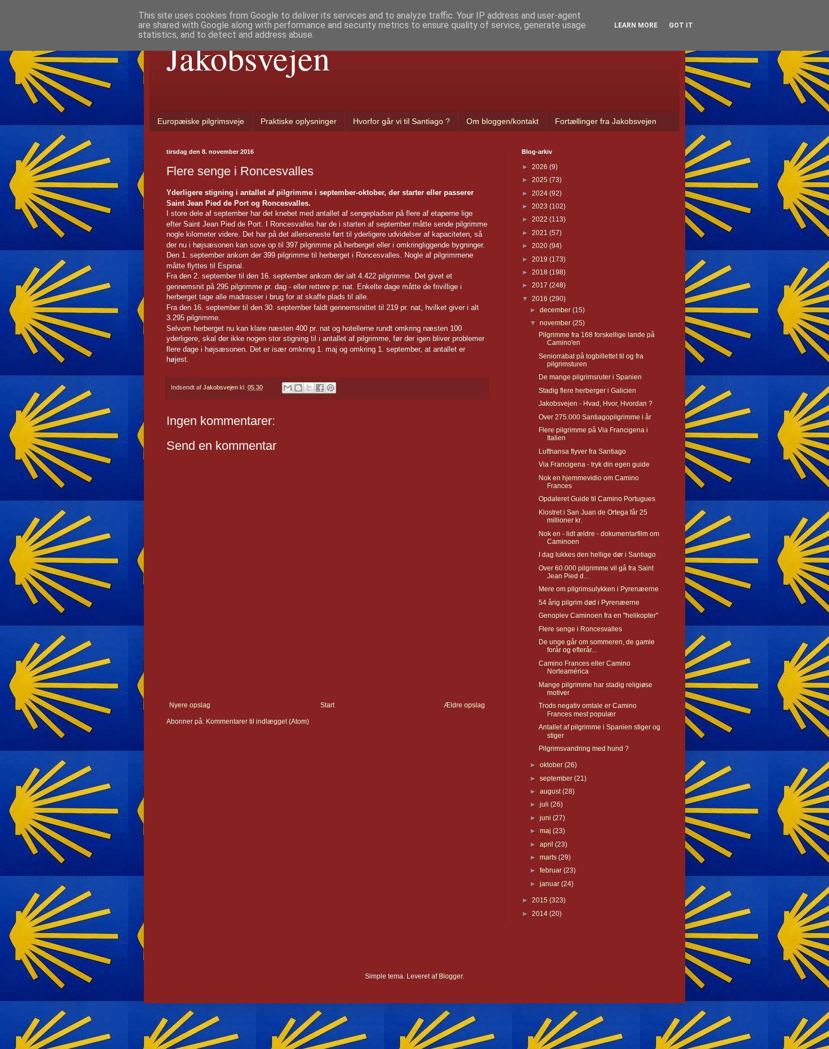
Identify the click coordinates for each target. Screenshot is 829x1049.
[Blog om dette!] (298, 387)
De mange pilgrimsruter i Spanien (590, 377)
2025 (540, 180)
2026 (540, 167)
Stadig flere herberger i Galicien (587, 391)
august (551, 791)
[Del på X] (309, 387)
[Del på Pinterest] (330, 387)
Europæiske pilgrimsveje (200, 121)
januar (550, 884)
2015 (540, 900)
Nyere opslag (189, 705)
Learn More (636, 25)
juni (546, 818)
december (556, 310)
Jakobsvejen (248, 57)
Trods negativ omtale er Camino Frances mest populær (588, 710)
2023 (540, 206)
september (557, 778)
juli (545, 804)
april (547, 844)
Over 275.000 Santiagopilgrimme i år (595, 417)
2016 (540, 299)
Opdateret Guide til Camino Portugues (597, 499)
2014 (540, 914)
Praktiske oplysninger (299, 121)
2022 (540, 219)
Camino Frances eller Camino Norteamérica (584, 667)
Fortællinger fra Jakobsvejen (605, 121)
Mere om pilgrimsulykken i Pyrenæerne (599, 589)
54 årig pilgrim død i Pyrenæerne (589, 603)
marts (549, 857)
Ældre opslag (464, 705)
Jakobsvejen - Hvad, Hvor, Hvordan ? (595, 404)
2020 (540, 246)
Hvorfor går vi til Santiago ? (401, 121)
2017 (540, 285)
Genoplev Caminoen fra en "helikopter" (598, 615)
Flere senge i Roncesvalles (580, 629)
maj (546, 831)
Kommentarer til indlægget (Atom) (257, 721)
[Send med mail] (287, 387)
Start (327, 705)
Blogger (450, 976)
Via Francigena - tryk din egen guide (594, 464)
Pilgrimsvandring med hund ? (584, 749)
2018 (540, 272)
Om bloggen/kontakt (502, 121)
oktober (552, 765)
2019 (540, 259)
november (556, 323)
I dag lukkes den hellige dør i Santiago (597, 555)
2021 (540, 233)
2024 (540, 193)
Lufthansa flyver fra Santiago (582, 451)
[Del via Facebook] (319, 387)
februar (551, 870)
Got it (681, 25)
